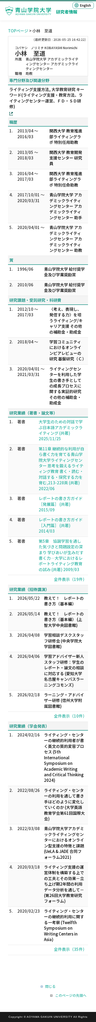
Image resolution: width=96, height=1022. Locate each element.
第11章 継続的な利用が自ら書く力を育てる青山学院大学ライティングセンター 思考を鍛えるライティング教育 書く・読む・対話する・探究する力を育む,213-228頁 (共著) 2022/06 (61, 468)
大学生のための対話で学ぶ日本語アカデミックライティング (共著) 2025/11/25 (61, 430)
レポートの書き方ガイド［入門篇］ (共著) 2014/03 (61, 525)
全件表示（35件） (70, 949)
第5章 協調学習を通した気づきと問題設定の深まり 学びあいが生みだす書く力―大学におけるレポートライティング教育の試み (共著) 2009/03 (61, 555)
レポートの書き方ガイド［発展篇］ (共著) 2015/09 (61, 503)
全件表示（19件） (70, 579)
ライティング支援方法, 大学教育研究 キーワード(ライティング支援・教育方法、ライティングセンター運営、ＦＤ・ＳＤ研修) (46, 98)
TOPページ (18, 30)
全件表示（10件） (70, 716)
